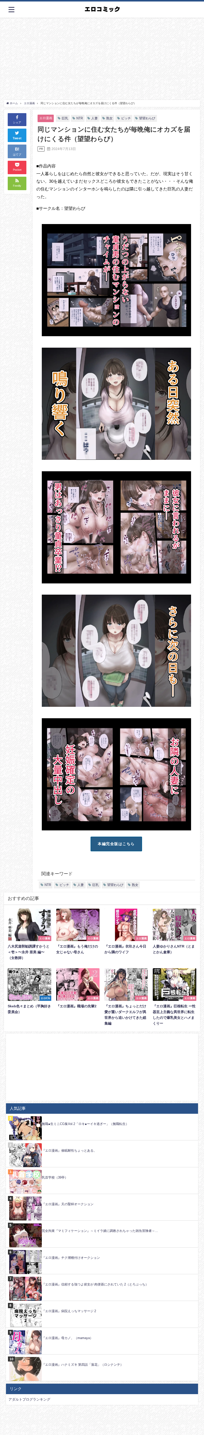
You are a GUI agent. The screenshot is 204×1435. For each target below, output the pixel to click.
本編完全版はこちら (116, 844)
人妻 (94, 118)
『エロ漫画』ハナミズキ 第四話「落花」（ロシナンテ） (82, 1364)
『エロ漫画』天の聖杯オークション (68, 1204)
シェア (17, 122)
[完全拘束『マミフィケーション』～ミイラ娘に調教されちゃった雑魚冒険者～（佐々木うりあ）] (102, 1223)
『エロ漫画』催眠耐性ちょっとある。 (69, 1150)
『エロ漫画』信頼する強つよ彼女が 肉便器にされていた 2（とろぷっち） (95, 1284)
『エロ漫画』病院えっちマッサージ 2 (69, 1311)
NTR (79, 118)
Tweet (17, 138)
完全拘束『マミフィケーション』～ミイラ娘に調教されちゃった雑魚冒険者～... (100, 1230)
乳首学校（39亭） (55, 1177)
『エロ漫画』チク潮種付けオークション (71, 1257)
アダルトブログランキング (29, 1399)
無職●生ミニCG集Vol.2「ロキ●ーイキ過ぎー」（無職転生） (85, 1123)
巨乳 (65, 118)
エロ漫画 (45, 118)
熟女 (109, 118)
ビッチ (126, 118)
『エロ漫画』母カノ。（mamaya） (67, 1338)
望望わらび (147, 118)
